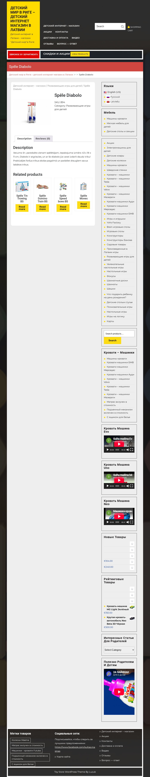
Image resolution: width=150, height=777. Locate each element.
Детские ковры (115, 155)
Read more (22, 207)
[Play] (107, 449)
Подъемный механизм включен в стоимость (30, 757)
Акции (48, 32)
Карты (110, 321)
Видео (76, 37)
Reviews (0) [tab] (43, 138)
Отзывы (48, 43)
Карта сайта (63, 756)
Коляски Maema (20, 740)
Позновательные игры (119, 307)
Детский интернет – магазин (61, 26)
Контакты (61, 32)
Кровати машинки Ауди (120, 201)
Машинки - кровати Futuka (26, 750)
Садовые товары (116, 244)
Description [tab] (24, 138)
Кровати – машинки (118, 174)
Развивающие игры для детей (65, 86)
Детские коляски (116, 160)
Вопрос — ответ (67, 43)
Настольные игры (117, 271)
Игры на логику (116, 316)
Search (112, 340)
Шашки (111, 288)
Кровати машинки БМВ (120, 213)
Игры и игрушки (116, 218)
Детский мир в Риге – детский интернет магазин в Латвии (22, 19)
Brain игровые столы (118, 227)
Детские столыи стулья (120, 302)
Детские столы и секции (120, 131)
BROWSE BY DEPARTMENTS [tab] (24, 54)
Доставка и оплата (56, 37)
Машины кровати (117, 118)
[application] (119, 444)
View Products (80, 54)
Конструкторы (115, 235)
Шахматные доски (117, 280)
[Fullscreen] (131, 449)
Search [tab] (123, 27)
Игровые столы (115, 231)
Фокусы (111, 276)
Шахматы (112, 284)
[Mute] (127, 449)
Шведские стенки (117, 170)
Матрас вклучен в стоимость (27, 745)
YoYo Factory (114, 222)
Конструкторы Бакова (119, 240)
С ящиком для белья (118, 417)
